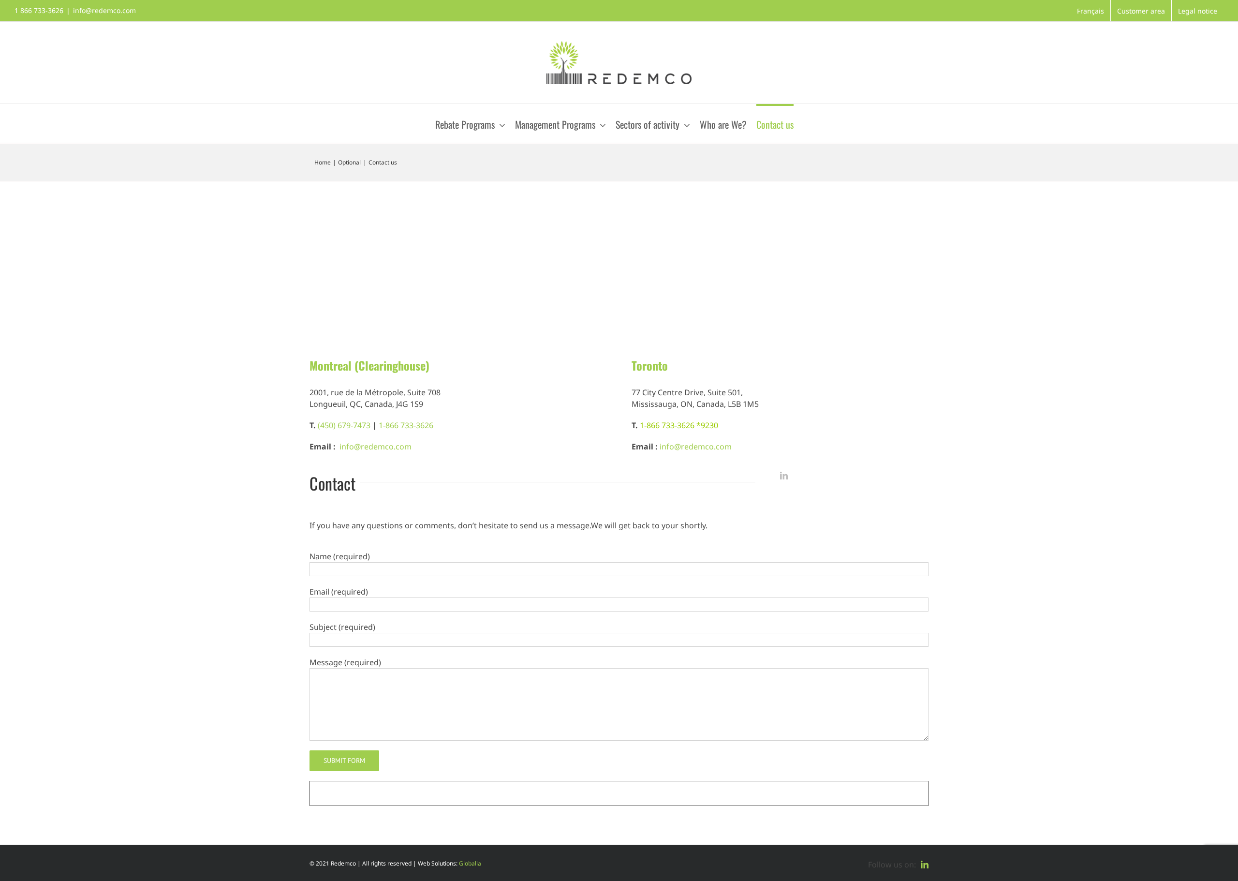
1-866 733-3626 (406, 425)
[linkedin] (784, 475)
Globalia (470, 863)
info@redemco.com (104, 10)
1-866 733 (657, 425)
